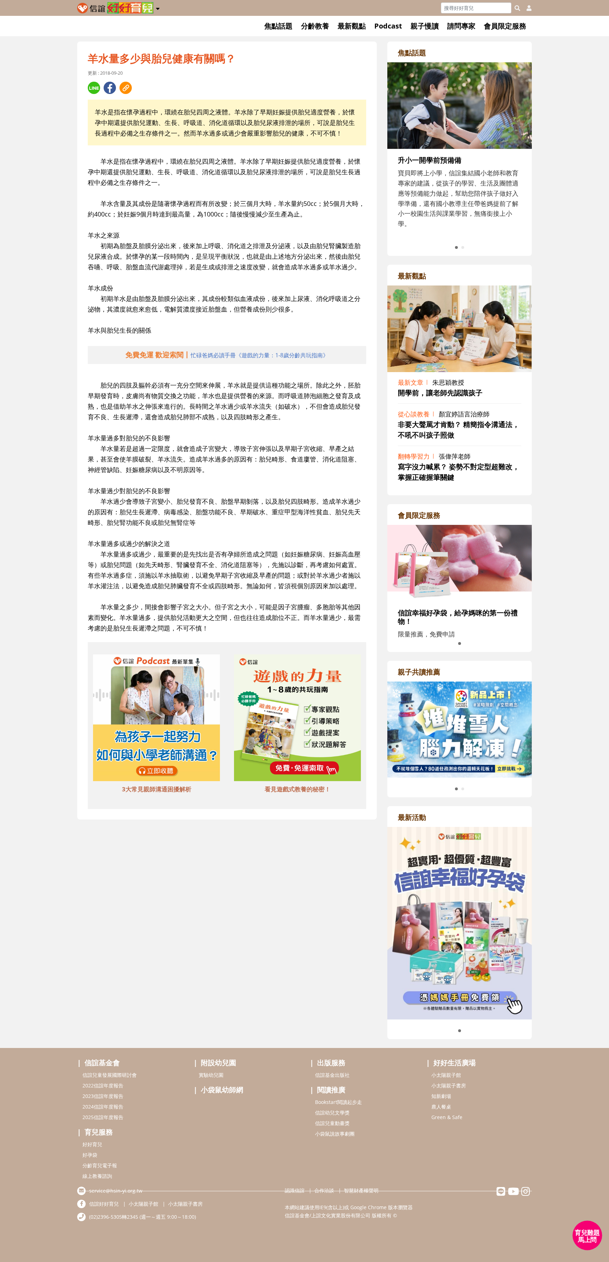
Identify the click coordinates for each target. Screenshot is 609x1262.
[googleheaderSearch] (517, 8)
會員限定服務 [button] (505, 26)
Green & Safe (446, 1117)
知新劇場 (441, 1096)
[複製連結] (125, 88)
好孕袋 (89, 1154)
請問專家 (461, 26)
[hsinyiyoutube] (513, 1193)
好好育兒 (92, 1144)
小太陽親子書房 (448, 1085)
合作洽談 (324, 1190)
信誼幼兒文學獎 (332, 1112)
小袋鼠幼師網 (222, 1089)
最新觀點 (352, 26)
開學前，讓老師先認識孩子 (440, 392)
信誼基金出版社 (332, 1075)
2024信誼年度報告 (102, 1106)
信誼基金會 (102, 1062)
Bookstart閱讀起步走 (338, 1102)
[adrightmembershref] (459, 562)
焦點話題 (278, 26)
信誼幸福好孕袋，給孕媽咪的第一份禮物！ (458, 617)
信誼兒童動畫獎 (332, 1123)
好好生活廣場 (454, 1062)
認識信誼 (294, 1190)
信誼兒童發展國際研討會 (109, 1075)
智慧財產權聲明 (361, 1190)
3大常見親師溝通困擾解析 (156, 789)
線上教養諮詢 (97, 1176)
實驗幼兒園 (211, 1075)
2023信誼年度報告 (102, 1096)
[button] (158, 7)
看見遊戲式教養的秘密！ (298, 789)
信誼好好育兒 (104, 1203)
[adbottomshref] (156, 719)
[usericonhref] (526, 8)
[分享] (94, 88)
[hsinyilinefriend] (501, 1193)
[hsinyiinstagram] (525, 1193)
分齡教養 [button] (315, 26)
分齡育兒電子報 (99, 1165)
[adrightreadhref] (459, 728)
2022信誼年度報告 (102, 1085)
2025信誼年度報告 (102, 1117)
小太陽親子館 (446, 1075)
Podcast (388, 26)
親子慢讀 (425, 26)
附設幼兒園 (218, 1062)
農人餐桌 (441, 1106)
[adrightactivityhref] (459, 922)
